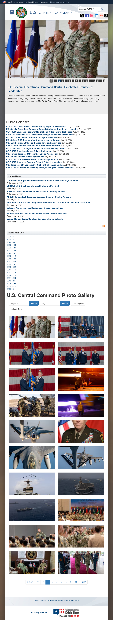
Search (34, 303)
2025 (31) (11, 239)
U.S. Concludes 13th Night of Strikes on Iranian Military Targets (36, 148)
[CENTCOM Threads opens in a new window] (106, 15)
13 (97, 81)
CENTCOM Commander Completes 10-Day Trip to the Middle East (36, 126)
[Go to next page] (70, 582)
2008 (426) (12, 286)
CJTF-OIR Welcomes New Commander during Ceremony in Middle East (39, 134)
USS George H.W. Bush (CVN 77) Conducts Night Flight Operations (51, 87)
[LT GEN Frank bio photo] (81, 431)
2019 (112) (12, 255)
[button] (60, 2)
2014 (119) (12, 269)
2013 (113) (12, 272)
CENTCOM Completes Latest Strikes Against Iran (29, 151)
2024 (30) (11, 242)
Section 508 (75, 600)
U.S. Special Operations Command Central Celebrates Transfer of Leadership (42, 129)
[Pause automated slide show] (51, 81)
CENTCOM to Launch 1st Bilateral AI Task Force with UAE (33, 145)
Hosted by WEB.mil (38, 612)
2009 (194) (12, 283)
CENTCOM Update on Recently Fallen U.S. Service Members (34, 162)
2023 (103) (12, 244)
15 (104, 81)
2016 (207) (12, 264)
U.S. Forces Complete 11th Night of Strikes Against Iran (32, 153)
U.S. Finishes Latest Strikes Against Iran (25, 156)
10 (87, 81)
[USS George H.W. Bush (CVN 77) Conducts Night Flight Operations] (56, 49)
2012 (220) (12, 275)
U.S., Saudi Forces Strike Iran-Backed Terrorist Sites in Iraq (33, 142)
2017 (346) (12, 261)
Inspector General (53, 600)
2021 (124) (12, 250)
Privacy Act (67, 600)
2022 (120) (12, 247)
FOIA (61, 600)
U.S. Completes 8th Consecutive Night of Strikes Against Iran (35, 164)
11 (90, 81)
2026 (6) (10, 236)
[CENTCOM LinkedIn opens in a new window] (96, 15)
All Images (77, 303)
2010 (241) (12, 280)
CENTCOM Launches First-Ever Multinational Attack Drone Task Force (39, 131)
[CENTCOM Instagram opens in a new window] (92, 15)
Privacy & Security (40, 600)
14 (100, 81)
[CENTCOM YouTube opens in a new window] (101, 15)
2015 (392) (12, 266)
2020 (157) (12, 253)
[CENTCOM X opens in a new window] (82, 15)
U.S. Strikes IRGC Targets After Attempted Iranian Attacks (33, 140)
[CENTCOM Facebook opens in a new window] (87, 15)
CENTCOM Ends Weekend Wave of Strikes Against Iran (32, 159)
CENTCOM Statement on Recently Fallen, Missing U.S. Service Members (40, 167)
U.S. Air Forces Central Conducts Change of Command (32, 137)
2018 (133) (12, 258)
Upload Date (16, 309)
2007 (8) (10, 289)
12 (94, 81)
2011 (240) (12, 278)
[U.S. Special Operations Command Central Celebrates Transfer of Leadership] (32, 327)
